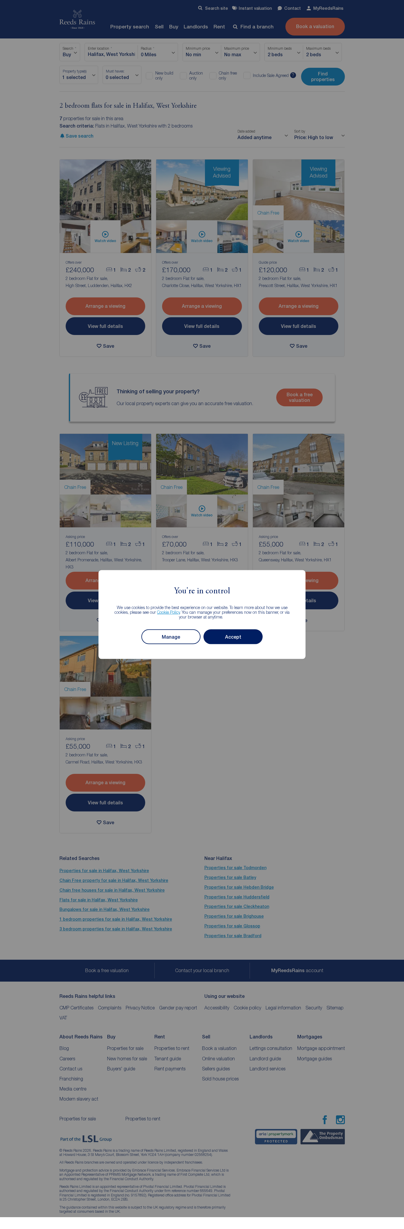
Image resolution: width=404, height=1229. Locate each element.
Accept (233, 637)
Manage (171, 637)
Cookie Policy (168, 612)
